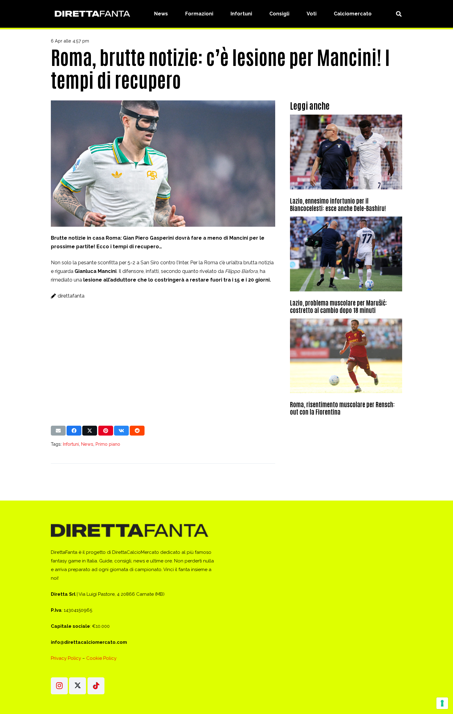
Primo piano (108, 444)
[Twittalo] (89, 431)
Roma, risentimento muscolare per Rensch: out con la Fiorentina (342, 408)
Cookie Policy (101, 658)
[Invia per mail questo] (58, 431)
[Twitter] (77, 685)
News (87, 444)
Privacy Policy (66, 658)
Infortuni (71, 444)
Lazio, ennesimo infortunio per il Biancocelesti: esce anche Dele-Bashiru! (338, 204)
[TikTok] (96, 685)
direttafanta (71, 296)
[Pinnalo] (105, 431)
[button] (399, 14)
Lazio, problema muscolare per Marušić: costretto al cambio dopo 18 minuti (338, 306)
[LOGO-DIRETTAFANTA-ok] (91, 14)
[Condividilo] (74, 431)
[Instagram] (59, 685)
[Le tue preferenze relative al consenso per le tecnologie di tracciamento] (442, 703)
